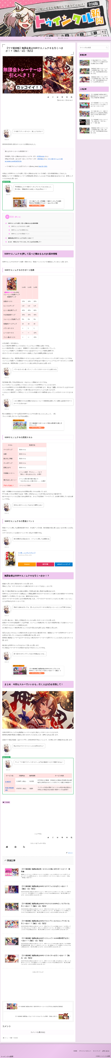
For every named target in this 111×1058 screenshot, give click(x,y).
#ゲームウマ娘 (58, 159)
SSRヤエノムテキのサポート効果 (20, 226)
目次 (12, 217)
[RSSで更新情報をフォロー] (24, 847)
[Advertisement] (38, 114)
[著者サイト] (7, 847)
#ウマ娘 (50, 159)
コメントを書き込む (38, 1032)
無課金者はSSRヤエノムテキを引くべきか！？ (21, 238)
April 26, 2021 (43, 166)
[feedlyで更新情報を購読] (15, 847)
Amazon (27, 564)
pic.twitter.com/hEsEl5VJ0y (13, 161)
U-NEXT (8, 782)
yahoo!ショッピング (63, 564)
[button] (106, 48)
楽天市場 (45, 564)
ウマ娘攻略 (7, 802)
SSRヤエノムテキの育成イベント (20, 233)
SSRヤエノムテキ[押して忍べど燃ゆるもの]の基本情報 (23, 223)
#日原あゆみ (41, 156)
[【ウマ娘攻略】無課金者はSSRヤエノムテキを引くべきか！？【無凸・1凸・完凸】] (57, 97)
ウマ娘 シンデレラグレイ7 (26, 553)
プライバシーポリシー (85, 1051)
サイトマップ (96, 1051)
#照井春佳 (40, 159)
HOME (75, 1051)
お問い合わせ (105, 1051)
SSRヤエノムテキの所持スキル (19, 230)
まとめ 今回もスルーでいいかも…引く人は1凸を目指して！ (25, 242)
